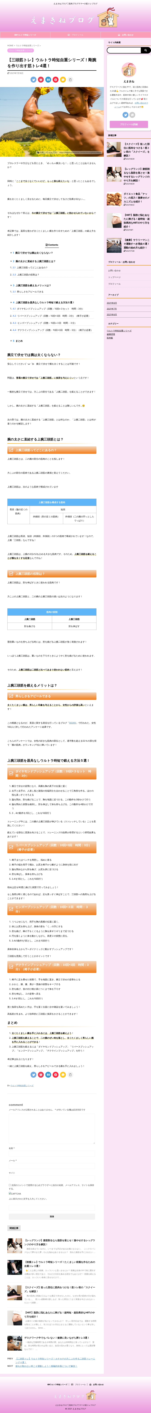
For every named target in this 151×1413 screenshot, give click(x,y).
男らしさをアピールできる (28, 291)
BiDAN (72, 722)
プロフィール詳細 (129, 124)
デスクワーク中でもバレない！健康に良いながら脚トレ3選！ (57, 1337)
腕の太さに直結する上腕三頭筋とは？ (34, 261)
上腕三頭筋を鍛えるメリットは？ (32, 285)
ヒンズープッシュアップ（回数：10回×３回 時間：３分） (45, 323)
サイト (12, 1173)
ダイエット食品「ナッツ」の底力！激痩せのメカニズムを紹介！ (137, 197)
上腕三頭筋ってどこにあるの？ (30, 267)
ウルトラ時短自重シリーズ (21, 1085)
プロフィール (114, 284)
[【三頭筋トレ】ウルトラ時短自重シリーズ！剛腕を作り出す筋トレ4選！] (48, 80)
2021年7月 (112, 308)
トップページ (114, 277)
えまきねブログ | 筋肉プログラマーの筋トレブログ (75, 1405)
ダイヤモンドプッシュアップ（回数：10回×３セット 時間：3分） (48, 308)
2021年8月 (112, 303)
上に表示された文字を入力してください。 (28, 1198)
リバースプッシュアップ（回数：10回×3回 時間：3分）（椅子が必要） (52, 315)
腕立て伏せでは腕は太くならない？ (33, 252)
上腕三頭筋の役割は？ (26, 274)
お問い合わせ (114, 270)
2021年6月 (112, 314)
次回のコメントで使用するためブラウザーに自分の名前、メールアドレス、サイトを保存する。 (51, 1187)
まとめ (18, 340)
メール (13, 1160)
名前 (12, 1148)
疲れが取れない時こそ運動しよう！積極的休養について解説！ (46, 1366)
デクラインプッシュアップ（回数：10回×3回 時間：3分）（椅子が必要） (53, 330)
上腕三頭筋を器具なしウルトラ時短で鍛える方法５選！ (44, 302)
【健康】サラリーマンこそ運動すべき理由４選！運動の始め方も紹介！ (137, 243)
